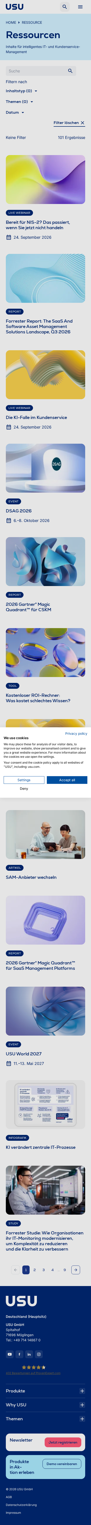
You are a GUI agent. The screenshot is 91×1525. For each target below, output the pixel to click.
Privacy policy (76, 733)
